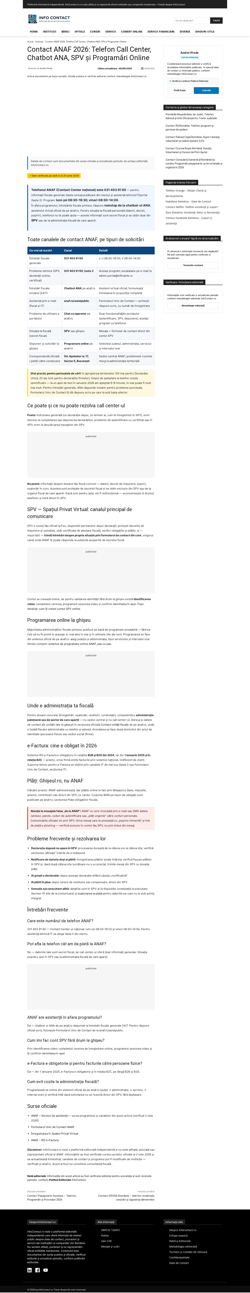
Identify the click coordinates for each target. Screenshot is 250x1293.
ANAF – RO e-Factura (45, 1140)
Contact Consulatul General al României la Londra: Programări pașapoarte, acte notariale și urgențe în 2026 (194, 163)
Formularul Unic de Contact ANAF (52, 1127)
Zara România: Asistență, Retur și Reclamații (193, 212)
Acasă (30, 41)
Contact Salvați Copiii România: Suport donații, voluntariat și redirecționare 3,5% (193, 139)
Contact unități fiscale (115, 724)
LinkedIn (206, 90)
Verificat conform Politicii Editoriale (188, 80)
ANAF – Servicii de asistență (49, 1115)
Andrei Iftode (46, 68)
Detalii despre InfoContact (171, 4)
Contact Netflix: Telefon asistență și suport (192, 207)
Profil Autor (180, 90)
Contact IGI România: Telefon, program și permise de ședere (190, 127)
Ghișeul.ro (119, 790)
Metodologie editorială (193, 305)
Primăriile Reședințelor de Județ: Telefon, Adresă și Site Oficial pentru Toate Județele (191, 116)
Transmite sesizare (193, 265)
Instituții (39, 41)
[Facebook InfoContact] (37, 1270)
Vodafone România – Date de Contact (188, 201)
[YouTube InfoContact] (45, 1270)
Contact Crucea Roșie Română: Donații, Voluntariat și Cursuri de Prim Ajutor (189, 150)
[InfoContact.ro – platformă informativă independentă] (49, 23)
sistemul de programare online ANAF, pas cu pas (79, 644)
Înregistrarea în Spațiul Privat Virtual (54, 1133)
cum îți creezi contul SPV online (59, 609)
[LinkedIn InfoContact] (29, 1270)
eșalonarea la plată (90, 893)
